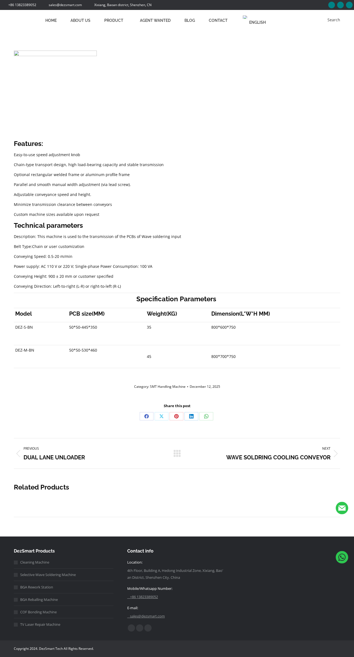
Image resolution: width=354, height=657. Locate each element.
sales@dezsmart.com (65, 4)
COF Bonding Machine (38, 611)
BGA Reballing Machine (39, 599)
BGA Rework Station (36, 587)
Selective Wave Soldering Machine (48, 574)
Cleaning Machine (34, 562)
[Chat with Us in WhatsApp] (342, 558)
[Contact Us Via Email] (342, 509)
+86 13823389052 (22, 4)
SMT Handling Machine (168, 386)
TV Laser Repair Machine (40, 624)
